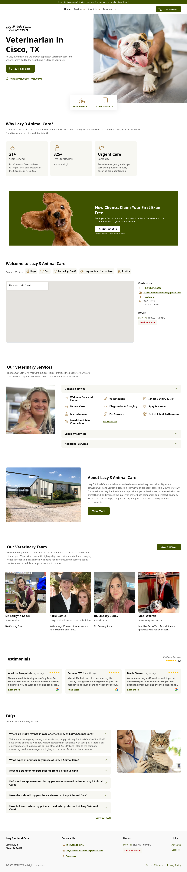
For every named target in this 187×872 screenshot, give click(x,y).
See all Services (110, 421)
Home (67, 9)
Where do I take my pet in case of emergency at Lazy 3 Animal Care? (51, 734)
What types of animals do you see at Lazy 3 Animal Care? (44, 760)
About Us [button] (92, 9)
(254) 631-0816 (170, 9)
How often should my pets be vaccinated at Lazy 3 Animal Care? (48, 795)
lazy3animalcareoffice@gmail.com (84, 850)
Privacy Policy (174, 865)
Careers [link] (176, 849)
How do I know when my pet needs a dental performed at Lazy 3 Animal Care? (53, 807)
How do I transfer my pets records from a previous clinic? (44, 770)
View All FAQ (103, 818)
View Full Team (169, 547)
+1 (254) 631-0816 (75, 844)
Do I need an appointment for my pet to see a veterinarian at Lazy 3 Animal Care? (56, 783)
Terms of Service (154, 865)
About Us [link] (176, 844)
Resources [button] (108, 9)
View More (98, 511)
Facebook (71, 856)
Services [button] (78, 9)
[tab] (30, 431)
